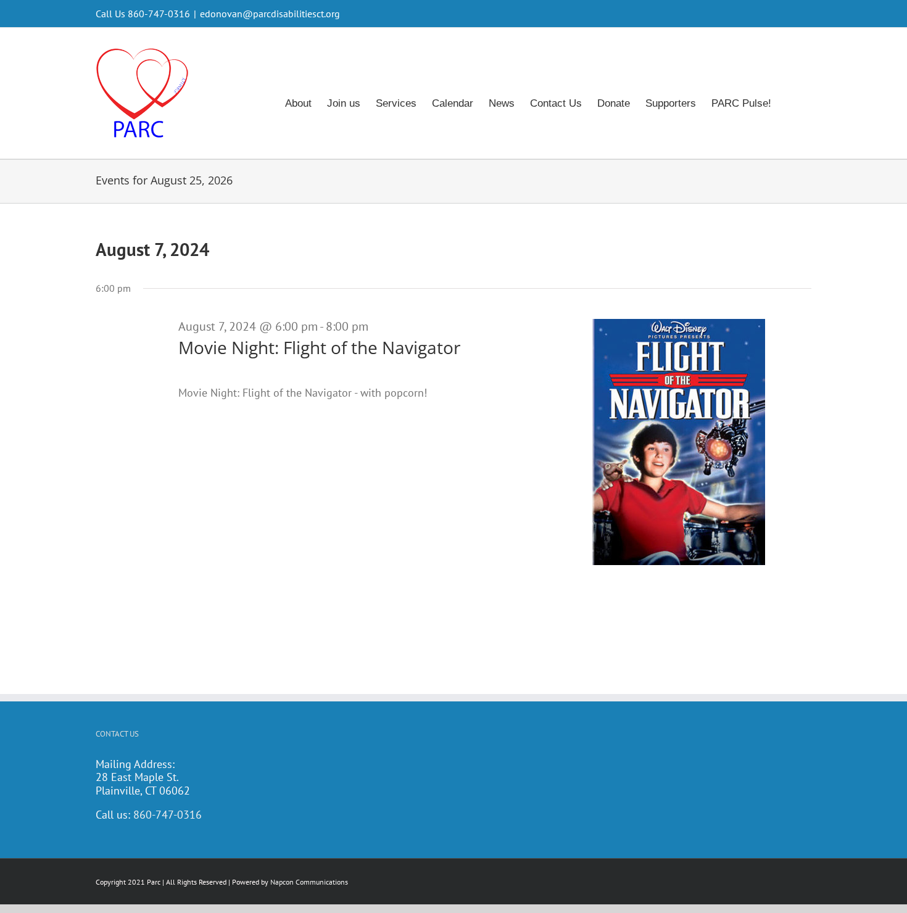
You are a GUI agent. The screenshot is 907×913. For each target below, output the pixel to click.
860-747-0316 (167, 815)
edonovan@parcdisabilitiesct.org (270, 13)
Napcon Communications (309, 881)
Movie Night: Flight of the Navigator (319, 347)
